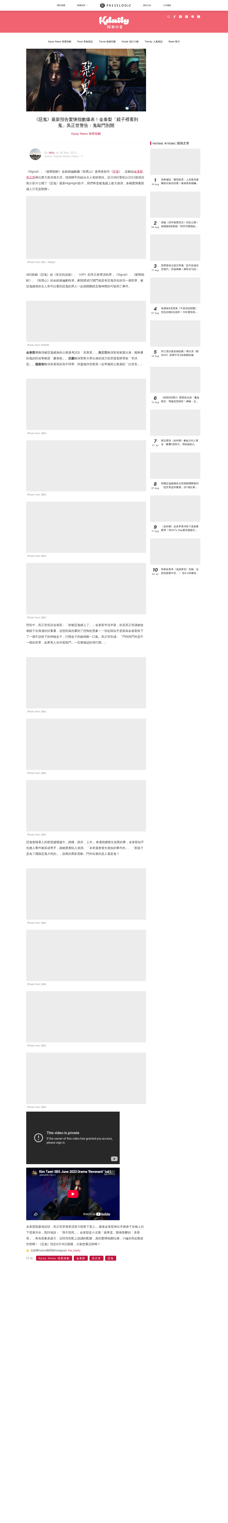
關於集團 (61, 5)
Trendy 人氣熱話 (154, 41)
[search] (168, 16)
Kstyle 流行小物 (130, 41)
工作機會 (167, 5)
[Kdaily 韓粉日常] (114, 22)
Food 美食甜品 (85, 41)
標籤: (30, 1258)
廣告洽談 (147, 5)
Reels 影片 (174, 41)
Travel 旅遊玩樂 (107, 41)
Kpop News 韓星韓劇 (59, 41)
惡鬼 (116, 171)
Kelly (52, 152)
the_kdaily (74, 1250)
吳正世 (30, 177)
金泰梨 (138, 171)
